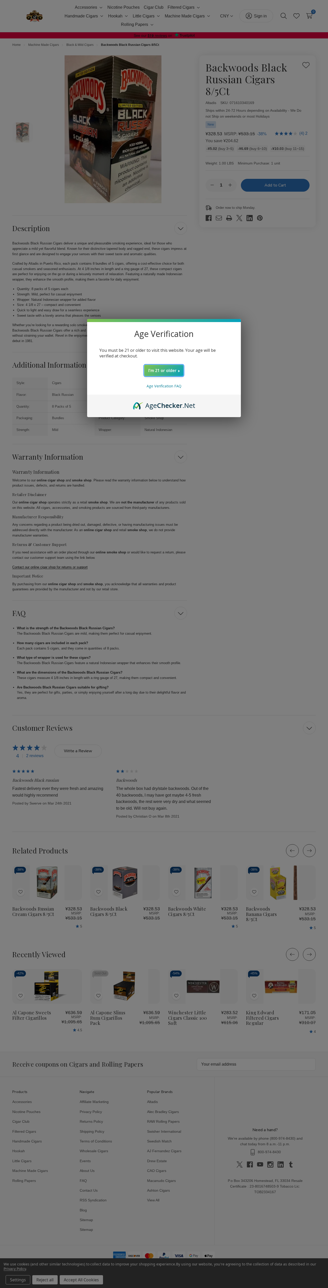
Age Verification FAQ (164, 386)
